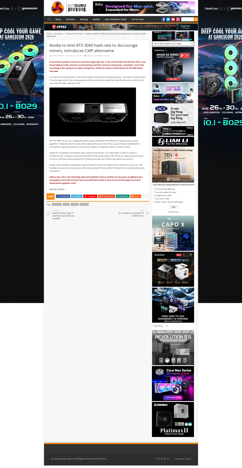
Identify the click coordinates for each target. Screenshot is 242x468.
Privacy (188, 458)
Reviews (70, 19)
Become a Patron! (56, 189)
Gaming (84, 19)
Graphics (106, 56)
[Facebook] (163, 19)
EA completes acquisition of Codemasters (131, 213)
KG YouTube (138, 19)
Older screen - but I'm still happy (169, 202)
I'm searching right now (165, 189)
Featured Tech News (74, 33)
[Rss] (157, 458)
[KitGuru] (68, 7)
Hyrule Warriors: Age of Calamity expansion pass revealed (63, 215)
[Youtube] (173, 19)
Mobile (96, 19)
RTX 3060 (84, 204)
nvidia (74, 204)
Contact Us (179, 458)
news (66, 204)
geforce (57, 204)
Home (49, 19)
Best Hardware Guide (115, 19)
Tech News (58, 33)
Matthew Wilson (58, 56)
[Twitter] (168, 19)
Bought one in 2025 (164, 195)
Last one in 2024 (162, 198)
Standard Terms (100, 458)
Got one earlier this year (166, 192)
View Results (173, 212)
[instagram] (168, 458)
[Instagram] (178, 19)
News (58, 19)
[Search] (196, 19)
